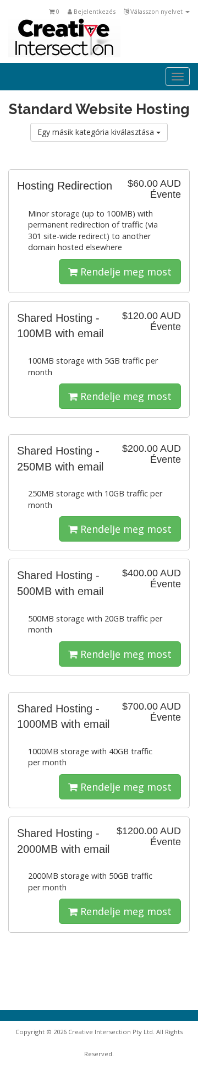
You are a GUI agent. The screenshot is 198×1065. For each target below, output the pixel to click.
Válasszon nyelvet (156, 11)
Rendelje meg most (125, 271)
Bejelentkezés (94, 11)
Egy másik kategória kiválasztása (96, 132)
